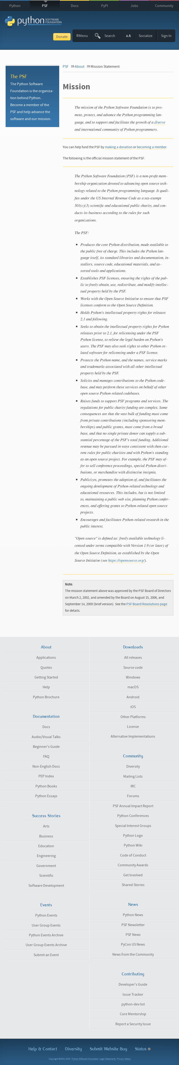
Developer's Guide (133, 984)
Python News (133, 915)
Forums (133, 796)
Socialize (145, 36)
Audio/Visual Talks (46, 737)
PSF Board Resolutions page (146, 604)
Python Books (46, 786)
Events (46, 905)
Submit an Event (46, 955)
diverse (159, 122)
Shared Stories (133, 885)
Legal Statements (107, 1059)
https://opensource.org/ (126, 560)
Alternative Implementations (133, 736)
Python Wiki (133, 845)
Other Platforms (133, 717)
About (79, 66)
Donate (62, 37)
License (133, 727)
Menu (82, 35)
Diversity (133, 766)
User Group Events (46, 925)
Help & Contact (42, 1049)
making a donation (118, 147)
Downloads (133, 647)
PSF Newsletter (133, 925)
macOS (132, 687)
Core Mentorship (133, 1014)
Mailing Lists (133, 776)
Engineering (46, 856)
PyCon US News (133, 944)
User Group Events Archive (46, 945)
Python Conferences (133, 816)
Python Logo (133, 835)
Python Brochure (46, 697)
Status (141, 1049)
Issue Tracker (133, 994)
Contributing (133, 974)
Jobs (134, 6)
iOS (133, 707)
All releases (133, 657)
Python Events (46, 915)
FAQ (46, 756)
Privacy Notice (124, 1059)
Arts (46, 826)
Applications (46, 657)
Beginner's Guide (46, 747)
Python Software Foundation (85, 1059)
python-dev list (133, 1004)
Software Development (46, 886)
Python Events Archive (46, 935)
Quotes (46, 667)
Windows (133, 677)
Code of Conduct (133, 855)
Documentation (46, 716)
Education (46, 846)
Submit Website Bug (108, 1049)
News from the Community (133, 954)
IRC (133, 786)
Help (46, 687)
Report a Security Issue (133, 1024)
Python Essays (46, 796)
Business (46, 836)
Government (46, 866)
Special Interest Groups (133, 826)
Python (15, 6)
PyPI (104, 6)
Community (164, 6)
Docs (75, 6)
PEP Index (46, 776)
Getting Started (46, 677)
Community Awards (133, 865)
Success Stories (46, 816)
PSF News (133, 935)
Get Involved (133, 875)
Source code (133, 667)
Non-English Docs (46, 766)
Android (133, 697)
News (133, 904)
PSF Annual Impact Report (133, 806)
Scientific (46, 876)
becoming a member (151, 147)
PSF (45, 6)
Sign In (166, 36)
